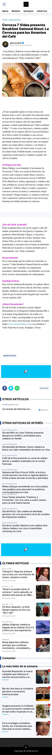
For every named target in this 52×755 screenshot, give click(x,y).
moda (6, 639)
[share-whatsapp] (17, 388)
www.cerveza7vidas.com (19, 323)
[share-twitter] (10, 388)
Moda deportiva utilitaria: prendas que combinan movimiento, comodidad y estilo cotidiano (16, 645)
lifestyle (8, 622)
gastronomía (10, 355)
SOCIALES (28, 11)
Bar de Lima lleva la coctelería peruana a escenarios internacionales (17, 691)
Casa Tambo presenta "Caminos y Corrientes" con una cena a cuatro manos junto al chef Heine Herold (24, 500)
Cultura (8, 569)
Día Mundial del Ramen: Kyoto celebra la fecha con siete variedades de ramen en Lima (26, 448)
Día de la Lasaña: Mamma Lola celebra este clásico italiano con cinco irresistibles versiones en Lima (24, 528)
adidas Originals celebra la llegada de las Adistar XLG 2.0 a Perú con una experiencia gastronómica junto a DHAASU (18, 627)
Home (4, 20)
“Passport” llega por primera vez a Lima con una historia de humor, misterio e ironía (18, 574)
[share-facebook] (4, 388)
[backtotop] (26, 747)
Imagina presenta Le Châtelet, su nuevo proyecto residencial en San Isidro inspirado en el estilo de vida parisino (18, 708)
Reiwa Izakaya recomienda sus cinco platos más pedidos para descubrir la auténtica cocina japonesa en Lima (25, 489)
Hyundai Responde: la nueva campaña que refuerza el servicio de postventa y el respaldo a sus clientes (17, 674)
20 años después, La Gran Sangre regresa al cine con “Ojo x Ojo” (16, 609)
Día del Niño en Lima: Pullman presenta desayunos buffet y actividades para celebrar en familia (22, 435)
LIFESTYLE (42, 11)
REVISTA (16, 11)
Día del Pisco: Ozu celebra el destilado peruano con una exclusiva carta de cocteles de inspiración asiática (26, 514)
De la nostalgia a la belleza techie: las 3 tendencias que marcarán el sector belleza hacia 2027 (17, 726)
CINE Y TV (8, 586)
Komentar (44, 388)
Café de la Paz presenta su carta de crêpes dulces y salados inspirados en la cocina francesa (24, 461)
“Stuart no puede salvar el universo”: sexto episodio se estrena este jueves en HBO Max (17, 592)
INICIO (5, 11)
